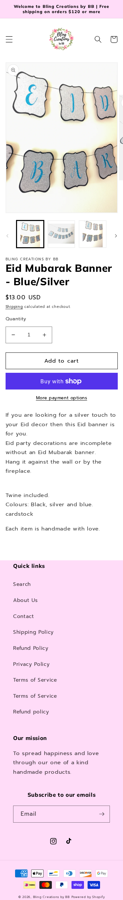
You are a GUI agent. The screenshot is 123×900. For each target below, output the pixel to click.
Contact (23, 616)
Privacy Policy (31, 664)
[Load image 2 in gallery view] (61, 234)
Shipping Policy (33, 632)
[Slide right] (116, 236)
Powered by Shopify (88, 897)
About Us (25, 600)
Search (22, 584)
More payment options (61, 398)
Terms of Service (35, 680)
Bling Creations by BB (51, 897)
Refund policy (31, 711)
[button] (9, 39)
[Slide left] (7, 236)
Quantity (16, 318)
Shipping (14, 307)
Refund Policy (31, 648)
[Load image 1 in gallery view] (30, 234)
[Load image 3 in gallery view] (92, 234)
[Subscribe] (102, 814)
